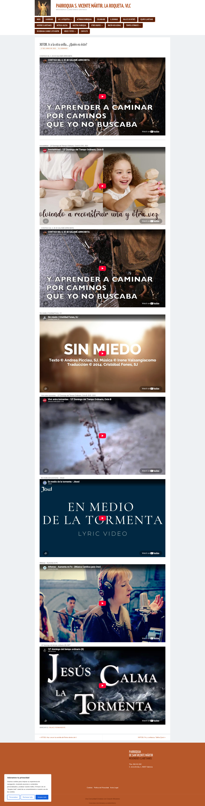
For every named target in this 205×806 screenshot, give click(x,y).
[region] (27, 788)
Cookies (90, 787)
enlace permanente (57, 727)
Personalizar (13, 797)
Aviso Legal (114, 787)
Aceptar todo (42, 797)
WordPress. (111, 803)
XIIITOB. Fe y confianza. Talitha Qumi (151, 737)
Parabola (102, 803)
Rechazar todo (28, 797)
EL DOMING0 (62, 48)
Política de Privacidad (101, 787)
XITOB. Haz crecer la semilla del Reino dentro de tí (58, 737)
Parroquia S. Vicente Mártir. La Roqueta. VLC (93, 6)
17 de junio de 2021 (48, 48)
